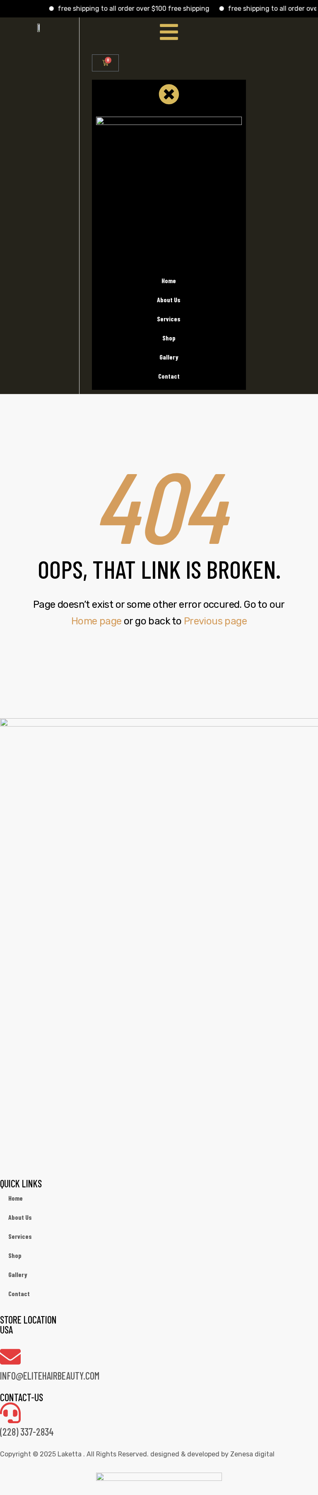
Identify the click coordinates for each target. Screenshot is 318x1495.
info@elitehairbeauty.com (49, 1376)
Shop (15, 1255)
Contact (19, 1293)
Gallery (17, 1274)
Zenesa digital (252, 1454)
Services (20, 1236)
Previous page (215, 621)
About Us (20, 1217)
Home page (96, 621)
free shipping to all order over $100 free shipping (122, 8)
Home (15, 1198)
